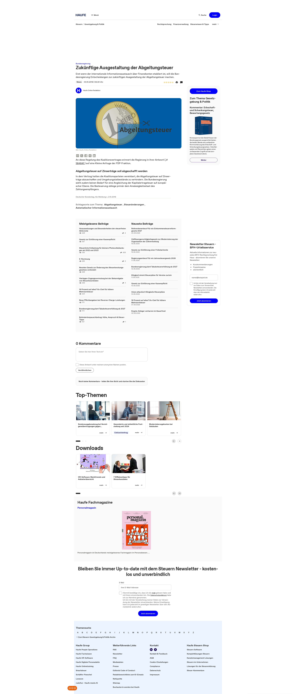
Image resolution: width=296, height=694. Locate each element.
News (79, 82)
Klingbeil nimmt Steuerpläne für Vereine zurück (151, 275)
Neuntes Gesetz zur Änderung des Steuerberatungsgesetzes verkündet (101, 268)
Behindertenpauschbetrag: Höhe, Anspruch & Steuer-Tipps (102, 318)
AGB (153, 593)
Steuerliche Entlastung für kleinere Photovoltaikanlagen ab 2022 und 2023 (101, 249)
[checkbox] (77, 364)
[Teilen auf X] (82, 156)
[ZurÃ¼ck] (174, 441)
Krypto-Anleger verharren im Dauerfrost (148, 311)
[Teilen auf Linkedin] (94, 156)
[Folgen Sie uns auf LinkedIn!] (151, 649)
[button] (214, 15)
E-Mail (121, 583)
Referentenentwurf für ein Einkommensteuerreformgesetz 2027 (153, 229)
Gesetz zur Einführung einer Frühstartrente (149, 250)
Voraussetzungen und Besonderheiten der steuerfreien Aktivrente (102, 229)
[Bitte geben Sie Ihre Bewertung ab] (172, 82)
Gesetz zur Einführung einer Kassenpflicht (97, 239)
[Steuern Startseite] (81, 15)
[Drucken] (177, 82)
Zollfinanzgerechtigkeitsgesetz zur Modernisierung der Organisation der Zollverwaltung (154, 240)
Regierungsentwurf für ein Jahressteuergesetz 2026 (153, 258)
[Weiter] (179, 441)
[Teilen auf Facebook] (86, 156)
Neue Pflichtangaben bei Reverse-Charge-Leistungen (102, 300)
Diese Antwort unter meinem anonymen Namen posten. (102, 364)
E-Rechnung (84, 259)
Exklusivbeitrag (121, 433)
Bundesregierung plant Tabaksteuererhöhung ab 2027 (102, 308)
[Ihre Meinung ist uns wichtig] (72, 688)
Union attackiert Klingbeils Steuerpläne (148, 292)
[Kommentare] (181, 82)
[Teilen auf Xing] (90, 156)
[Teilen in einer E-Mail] (77, 156)
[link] (79, 24)
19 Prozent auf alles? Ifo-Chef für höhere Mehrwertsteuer (96, 290)
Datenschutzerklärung (158, 595)
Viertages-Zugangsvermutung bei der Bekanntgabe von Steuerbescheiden (101, 279)
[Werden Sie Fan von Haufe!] (155, 649)
